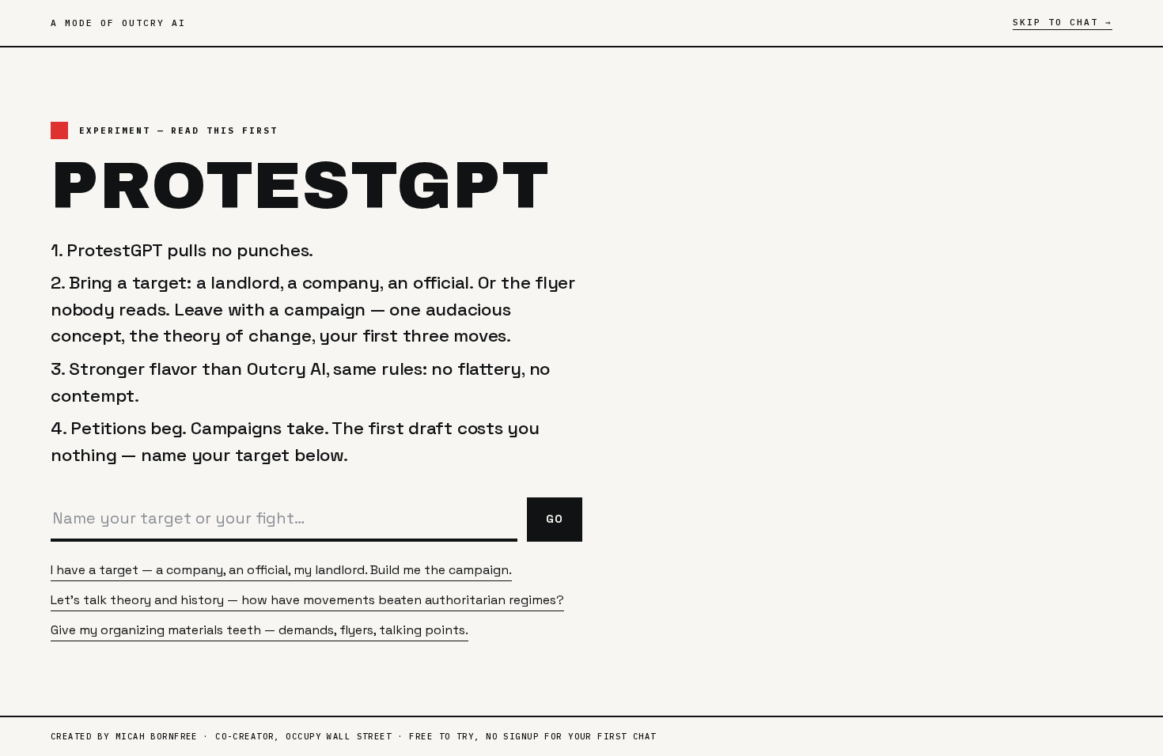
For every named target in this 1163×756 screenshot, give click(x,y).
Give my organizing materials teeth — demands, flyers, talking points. (259, 630)
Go (554, 519)
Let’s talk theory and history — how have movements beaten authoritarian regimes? (307, 600)
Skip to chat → (1062, 22)
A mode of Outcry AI (118, 22)
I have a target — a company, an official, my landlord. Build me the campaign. (281, 569)
